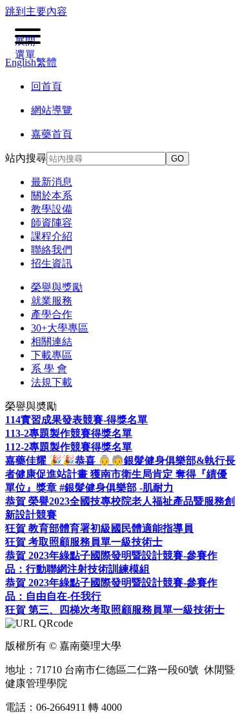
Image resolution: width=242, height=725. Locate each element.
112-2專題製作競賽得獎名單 (68, 446)
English (20, 62)
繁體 (46, 62)
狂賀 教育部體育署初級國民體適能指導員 (99, 528)
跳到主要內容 (36, 11)
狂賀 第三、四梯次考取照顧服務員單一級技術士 (115, 609)
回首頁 (46, 86)
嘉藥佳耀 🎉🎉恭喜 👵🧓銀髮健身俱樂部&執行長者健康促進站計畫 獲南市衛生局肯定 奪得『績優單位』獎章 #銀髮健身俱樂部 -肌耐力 (120, 474)
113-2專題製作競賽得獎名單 (68, 433)
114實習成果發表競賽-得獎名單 (76, 419)
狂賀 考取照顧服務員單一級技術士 (84, 541)
